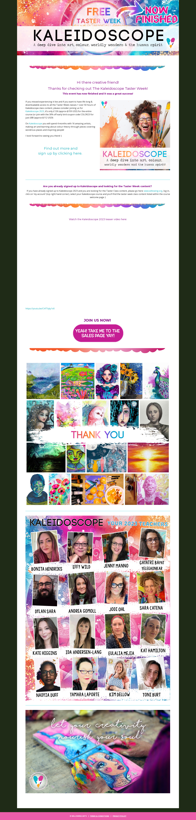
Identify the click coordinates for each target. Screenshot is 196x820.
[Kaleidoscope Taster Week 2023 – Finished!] (98, 27)
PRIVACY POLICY (119, 816)
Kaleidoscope (35, 123)
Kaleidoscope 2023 (34, 111)
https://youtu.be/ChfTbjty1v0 (40, 308)
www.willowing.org (153, 190)
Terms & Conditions (99, 816)
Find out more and (60, 148)
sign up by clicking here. (60, 153)
